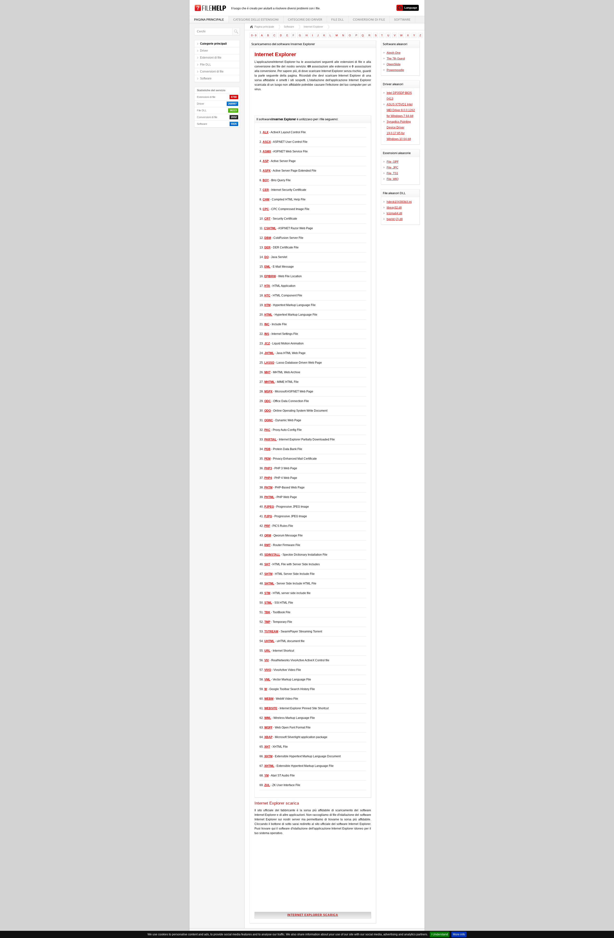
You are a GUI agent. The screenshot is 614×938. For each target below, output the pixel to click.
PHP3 (268, 468)
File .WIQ (392, 179)
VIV (266, 660)
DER (267, 247)
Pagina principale (209, 19)
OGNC (268, 420)
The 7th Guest (396, 58)
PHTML (269, 497)
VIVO (267, 670)
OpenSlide (394, 64)
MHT (267, 372)
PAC (267, 430)
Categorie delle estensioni (256, 19)
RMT (267, 545)
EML (267, 266)
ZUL (267, 785)
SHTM (268, 574)
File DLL (337, 19)
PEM (267, 458)
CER (266, 190)
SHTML (269, 583)
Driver (204, 50)
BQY (266, 180)
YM (266, 775)
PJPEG (269, 506)
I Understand (439, 934)
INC (266, 324)
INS (266, 334)
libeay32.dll (394, 207)
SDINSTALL (272, 554)
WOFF (268, 727)
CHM (266, 199)
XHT (267, 746)
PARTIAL (270, 439)
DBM (267, 238)
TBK (267, 612)
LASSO (269, 362)
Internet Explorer (313, 26)
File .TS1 (392, 173)
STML (268, 602)
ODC (267, 401)
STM (267, 593)
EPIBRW (270, 276)
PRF (267, 526)
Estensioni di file (210, 57)
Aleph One (394, 52)
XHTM (268, 756)
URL (267, 650)
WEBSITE (270, 708)
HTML (268, 314)
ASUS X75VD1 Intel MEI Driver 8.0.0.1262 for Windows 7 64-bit (401, 110)
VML (267, 679)
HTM (267, 305)
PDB (267, 449)
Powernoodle (395, 70)
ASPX (267, 170)
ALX (265, 132)
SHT (267, 564)
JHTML (269, 353)
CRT (267, 218)
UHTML (269, 641)
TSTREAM (271, 631)
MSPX (268, 391)
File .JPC (392, 167)
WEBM (268, 698)
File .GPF (393, 161)
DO (266, 257)
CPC (266, 209)
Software (402, 19)
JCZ (267, 343)
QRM (267, 535)
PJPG (268, 516)
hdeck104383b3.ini (399, 202)
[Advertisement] (310, 106)
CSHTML (270, 228)
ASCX (267, 142)
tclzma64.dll (394, 213)
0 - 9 (253, 35)
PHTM (268, 487)
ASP (266, 161)
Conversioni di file (369, 19)
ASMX (267, 151)
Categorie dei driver (305, 19)
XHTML (269, 766)
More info (459, 934)
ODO (267, 410)
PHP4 (268, 478)
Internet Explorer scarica (312, 915)
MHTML (269, 382)
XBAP (268, 737)
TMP (267, 622)
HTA (267, 286)
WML (267, 718)
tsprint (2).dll (395, 219)
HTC (267, 295)
